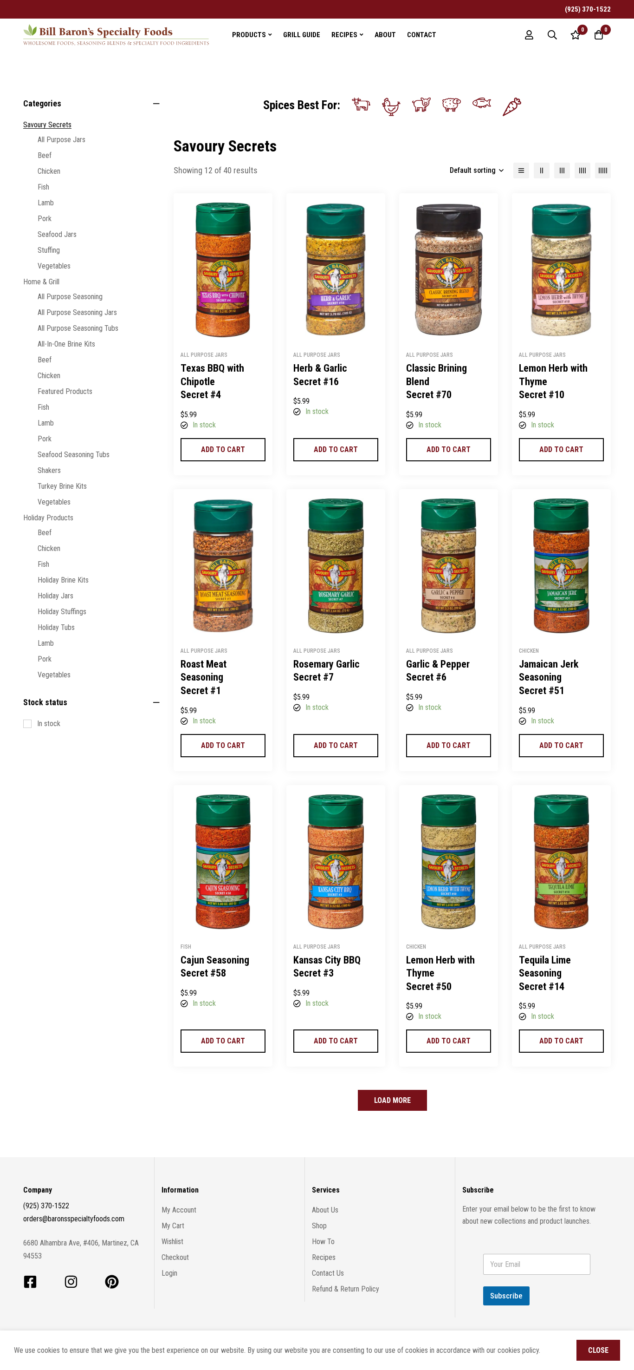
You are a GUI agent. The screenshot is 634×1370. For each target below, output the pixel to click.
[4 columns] (582, 170)
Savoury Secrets (47, 124)
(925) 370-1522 (46, 1205)
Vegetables (54, 266)
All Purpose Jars (61, 139)
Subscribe (506, 1295)
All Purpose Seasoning (70, 296)
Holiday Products (48, 517)
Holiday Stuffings (62, 611)
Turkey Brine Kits (62, 486)
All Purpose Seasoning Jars (77, 312)
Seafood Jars (57, 234)
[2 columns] (542, 170)
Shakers (49, 470)
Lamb (46, 202)
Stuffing (49, 250)
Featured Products (65, 391)
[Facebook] (30, 1282)
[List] (521, 170)
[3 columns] (562, 170)
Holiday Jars (55, 595)
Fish (43, 187)
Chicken (49, 171)
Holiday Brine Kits (63, 580)
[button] (223, 449)
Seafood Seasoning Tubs (74, 454)
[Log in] (529, 35)
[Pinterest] (112, 1282)
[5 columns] (603, 170)
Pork (45, 218)
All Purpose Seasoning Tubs (78, 328)
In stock (48, 723)
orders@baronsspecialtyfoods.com (73, 1218)
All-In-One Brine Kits (66, 344)
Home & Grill (41, 281)
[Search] (552, 35)
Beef (45, 155)
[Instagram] (71, 1282)
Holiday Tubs (56, 627)
